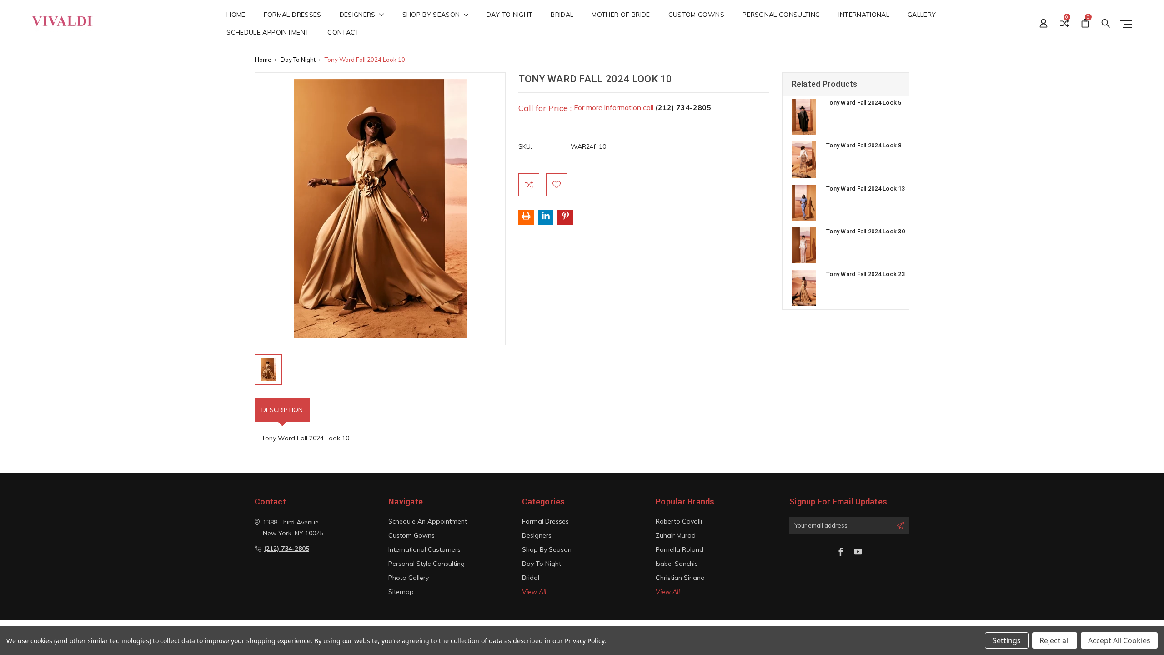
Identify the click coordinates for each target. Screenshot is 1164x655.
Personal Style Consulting (426, 563)
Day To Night (509, 15)
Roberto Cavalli (679, 521)
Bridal (562, 15)
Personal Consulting (781, 15)
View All (534, 592)
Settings (1007, 640)
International (864, 15)
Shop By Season (432, 15)
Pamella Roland (679, 549)
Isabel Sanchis (677, 563)
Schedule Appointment (267, 32)
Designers (359, 15)
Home (235, 15)
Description (282, 410)
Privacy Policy (584, 640)
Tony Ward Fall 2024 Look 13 (865, 188)
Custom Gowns (696, 15)
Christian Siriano (680, 578)
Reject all (1054, 640)
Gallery (922, 15)
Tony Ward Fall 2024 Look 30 (865, 231)
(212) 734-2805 (683, 107)
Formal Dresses (292, 15)
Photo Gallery (408, 578)
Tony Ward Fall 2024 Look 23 (865, 274)
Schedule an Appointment (427, 521)
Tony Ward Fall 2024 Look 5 (864, 102)
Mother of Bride (621, 15)
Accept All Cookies (1119, 640)
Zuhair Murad (676, 535)
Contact (343, 32)
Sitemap (401, 592)
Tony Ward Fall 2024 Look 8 (864, 145)
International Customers (424, 549)
